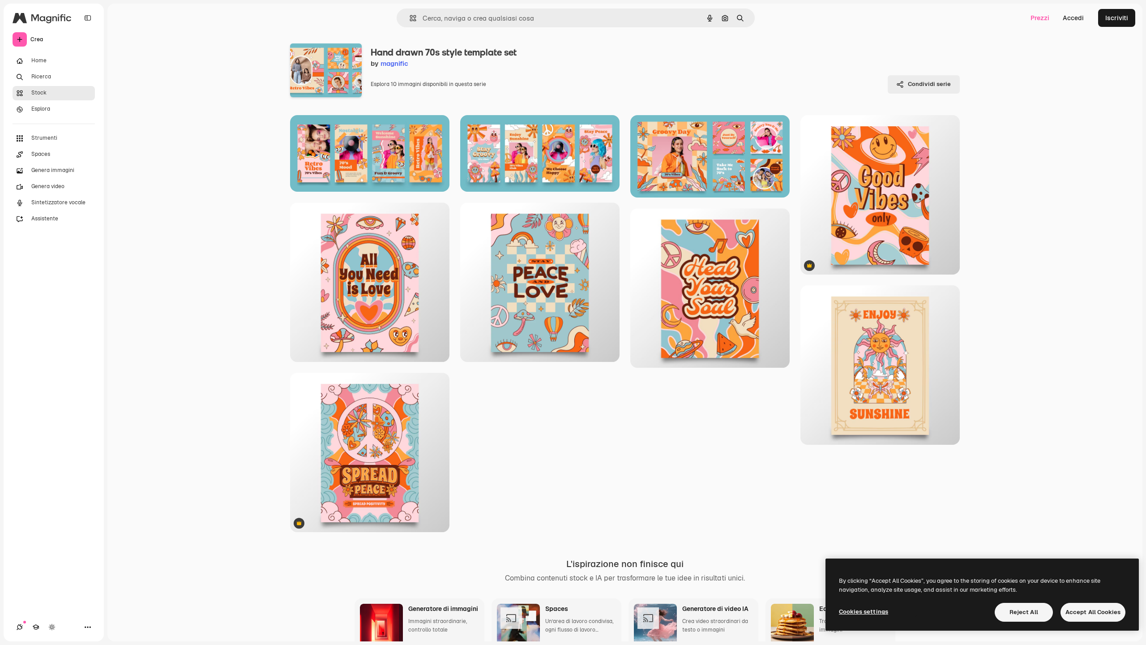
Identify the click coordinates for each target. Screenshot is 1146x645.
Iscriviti (1116, 18)
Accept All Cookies (1092, 612)
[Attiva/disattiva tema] (52, 627)
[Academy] (36, 627)
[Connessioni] (20, 627)
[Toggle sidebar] (88, 18)
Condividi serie (929, 84)
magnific (394, 63)
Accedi (1073, 18)
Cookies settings (863, 611)
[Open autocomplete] (409, 18)
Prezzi (1040, 18)
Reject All (1023, 612)
